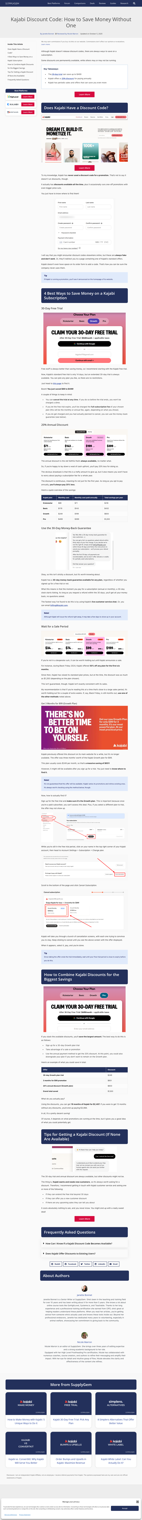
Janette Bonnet (84, 1295)
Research (124, 3)
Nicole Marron (84, 1342)
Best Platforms (54, 3)
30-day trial (57, 74)
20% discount (68, 78)
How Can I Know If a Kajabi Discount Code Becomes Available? (79, 1243)
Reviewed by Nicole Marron (67, 34)
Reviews (102, 3)
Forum (67, 3)
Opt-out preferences (10, 1515)
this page (57, 383)
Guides (113, 3)
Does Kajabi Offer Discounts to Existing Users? (70, 1253)
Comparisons (80, 3)
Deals (92, 3)
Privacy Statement (24, 1515)
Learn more (45, 44)
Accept (124, 1508)
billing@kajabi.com (59, 605)
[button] (137, 1502)
